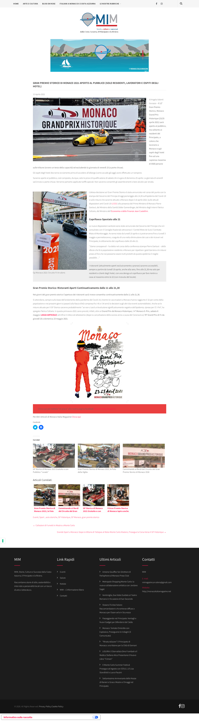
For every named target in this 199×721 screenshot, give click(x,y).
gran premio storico (90, 517)
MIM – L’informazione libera (72, 589)
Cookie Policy (57, 706)
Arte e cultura (30, 3)
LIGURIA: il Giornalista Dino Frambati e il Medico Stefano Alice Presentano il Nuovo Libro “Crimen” (118, 655)
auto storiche (51, 517)
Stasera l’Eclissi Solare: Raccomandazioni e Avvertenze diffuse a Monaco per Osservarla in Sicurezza (117, 608)
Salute (63, 577)
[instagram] (161, 3)
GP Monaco (76, 517)
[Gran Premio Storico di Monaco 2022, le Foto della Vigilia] (99, 456)
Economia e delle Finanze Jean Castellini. (129, 211)
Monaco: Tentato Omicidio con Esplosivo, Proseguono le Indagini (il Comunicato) (115, 632)
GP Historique (64, 517)
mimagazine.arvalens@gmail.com (157, 582)
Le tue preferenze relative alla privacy (63, 717)
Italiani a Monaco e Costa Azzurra (78, 3)
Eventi (35, 517)
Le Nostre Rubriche (109, 3)
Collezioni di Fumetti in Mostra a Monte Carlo (54, 525)
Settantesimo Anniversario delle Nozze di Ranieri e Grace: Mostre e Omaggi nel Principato (118, 682)
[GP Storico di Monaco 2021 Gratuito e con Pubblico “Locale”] (54, 456)
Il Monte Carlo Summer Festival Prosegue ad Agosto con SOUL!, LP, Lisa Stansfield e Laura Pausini (117, 668)
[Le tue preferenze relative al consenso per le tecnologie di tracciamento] (3, 541)
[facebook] (156, 3)
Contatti (63, 595)
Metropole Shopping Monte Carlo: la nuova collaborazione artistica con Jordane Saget (119, 585)
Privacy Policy (45, 706)
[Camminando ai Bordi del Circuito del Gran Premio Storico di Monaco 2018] (144, 456)
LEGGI (114, 203)
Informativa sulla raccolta (18, 717)
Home (16, 3)
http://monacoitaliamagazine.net (156, 591)
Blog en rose (48, 3)
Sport (41, 517)
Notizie (63, 583)
